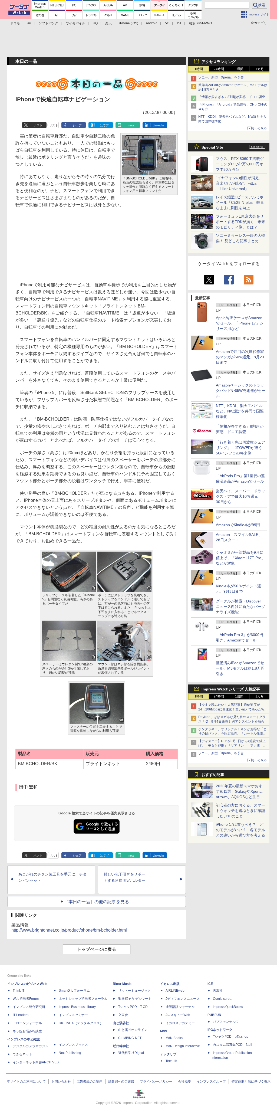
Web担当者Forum (26, 999)
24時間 (219, 69)
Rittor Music (122, 984)
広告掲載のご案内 (90, 1081)
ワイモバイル (75, 23)
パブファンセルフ (226, 1022)
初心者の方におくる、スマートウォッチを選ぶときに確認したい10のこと (240, 810)
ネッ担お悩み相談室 (27, 1031)
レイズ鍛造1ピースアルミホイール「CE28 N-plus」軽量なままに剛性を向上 (240, 202)
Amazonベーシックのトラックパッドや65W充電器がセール (240, 390)
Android (151, 23)
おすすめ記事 (213, 774)
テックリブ (168, 1054)
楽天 (108, 23)
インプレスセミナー (73, 1015)
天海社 (218, 990)
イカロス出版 (170, 984)
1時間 (198, 69)
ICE (210, 984)
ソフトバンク (48, 23)
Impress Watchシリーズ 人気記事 (231, 689)
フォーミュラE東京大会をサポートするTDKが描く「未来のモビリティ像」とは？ (240, 221)
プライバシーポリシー (156, 1081)
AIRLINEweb (175, 990)
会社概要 (184, 1081)
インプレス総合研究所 (29, 1007)
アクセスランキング (219, 62)
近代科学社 (121, 1046)
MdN (163, 1031)
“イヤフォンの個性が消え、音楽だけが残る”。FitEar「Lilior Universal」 (239, 183)
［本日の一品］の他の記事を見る (96, 901)
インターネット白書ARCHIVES (36, 1062)
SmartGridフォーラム (74, 990)
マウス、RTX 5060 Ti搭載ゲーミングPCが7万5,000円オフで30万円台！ (240, 164)
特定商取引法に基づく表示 (251, 1081)
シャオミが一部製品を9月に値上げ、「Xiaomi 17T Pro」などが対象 (240, 557)
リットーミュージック (134, 990)
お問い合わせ (61, 1081)
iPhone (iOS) (128, 23)
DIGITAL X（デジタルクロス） (81, 1023)
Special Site (212, 147)
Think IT (18, 990)
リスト (53, 125)
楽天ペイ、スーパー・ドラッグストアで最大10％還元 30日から (240, 496)
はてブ (104, 125)
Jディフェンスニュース (183, 999)
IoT (179, 23)
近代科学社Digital (131, 1053)
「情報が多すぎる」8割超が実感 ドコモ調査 (231, 97)
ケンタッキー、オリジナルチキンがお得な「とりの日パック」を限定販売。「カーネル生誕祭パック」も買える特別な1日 (232, 733)
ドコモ (15, 23)
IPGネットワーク (219, 1030)
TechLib (171, 1061)
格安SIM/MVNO (200, 23)
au (29, 23)
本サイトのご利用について (26, 1081)
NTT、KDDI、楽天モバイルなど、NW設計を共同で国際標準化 (240, 411)
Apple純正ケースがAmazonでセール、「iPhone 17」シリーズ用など (239, 323)
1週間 (239, 69)
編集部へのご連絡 (121, 1081)
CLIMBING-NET (129, 1038)
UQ (95, 23)
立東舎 (123, 1015)
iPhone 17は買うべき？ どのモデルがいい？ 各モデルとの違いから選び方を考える (240, 829)
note (131, 125)
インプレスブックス (73, 1045)
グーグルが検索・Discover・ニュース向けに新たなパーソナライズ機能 (240, 606)
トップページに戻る (96, 949)
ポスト (38, 125)
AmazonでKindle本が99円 (238, 525)
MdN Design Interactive (183, 1046)
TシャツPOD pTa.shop (230, 1036)
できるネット (22, 1054)
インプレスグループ (211, 1081)
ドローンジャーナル (27, 1023)
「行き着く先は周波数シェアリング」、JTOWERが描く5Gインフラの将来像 (240, 447)
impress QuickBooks (228, 1007)
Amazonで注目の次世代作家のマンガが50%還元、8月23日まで (240, 357)
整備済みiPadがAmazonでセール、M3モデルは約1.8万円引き (240, 668)
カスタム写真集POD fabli (232, 1045)
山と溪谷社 (121, 1023)
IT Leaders (20, 1015)
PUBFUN (214, 1015)
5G (167, 23)
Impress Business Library (77, 1007)
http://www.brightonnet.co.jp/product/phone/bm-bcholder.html (69, 930)
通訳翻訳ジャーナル (180, 1007)
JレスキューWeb (178, 1015)
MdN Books (174, 1038)
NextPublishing (70, 1053)
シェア (77, 125)
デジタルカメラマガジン (30, 1046)
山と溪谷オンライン (132, 1030)
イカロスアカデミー (180, 1023)
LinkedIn (158, 125)
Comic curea (222, 999)
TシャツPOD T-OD (133, 1007)
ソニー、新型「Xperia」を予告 (221, 77)
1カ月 (259, 69)
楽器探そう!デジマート (134, 999)
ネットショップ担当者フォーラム (83, 999)
